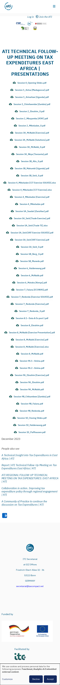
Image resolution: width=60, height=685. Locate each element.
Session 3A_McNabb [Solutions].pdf (32, 139)
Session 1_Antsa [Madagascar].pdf (32, 90)
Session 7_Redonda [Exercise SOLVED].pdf (32, 296)
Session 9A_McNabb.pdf (32, 389)
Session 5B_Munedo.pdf (32, 261)
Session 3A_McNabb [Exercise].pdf (32, 132)
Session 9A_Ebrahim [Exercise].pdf (32, 375)
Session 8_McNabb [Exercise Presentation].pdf (32, 332)
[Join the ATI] (46, 17)
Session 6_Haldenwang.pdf (31, 268)
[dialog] (30, 674)
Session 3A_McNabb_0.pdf (32, 147)
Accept (50, 679)
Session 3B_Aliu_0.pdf (32, 161)
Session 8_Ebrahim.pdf (32, 325)
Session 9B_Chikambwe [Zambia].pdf (32, 396)
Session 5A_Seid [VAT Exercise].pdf (32, 239)
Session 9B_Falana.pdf (32, 403)
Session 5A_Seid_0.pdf (32, 246)
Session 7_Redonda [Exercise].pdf (32, 304)
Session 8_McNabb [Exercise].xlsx (32, 346)
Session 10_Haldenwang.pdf (32, 425)
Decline (36, 679)
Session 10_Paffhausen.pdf (32, 432)
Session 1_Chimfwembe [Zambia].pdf (32, 104)
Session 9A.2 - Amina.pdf (32, 368)
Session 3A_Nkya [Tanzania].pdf (32, 154)
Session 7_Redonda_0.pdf (32, 311)
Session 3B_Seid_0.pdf (32, 175)
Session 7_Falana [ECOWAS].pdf (32, 289)
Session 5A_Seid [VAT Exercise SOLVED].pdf (32, 232)
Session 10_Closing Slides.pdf (32, 418)
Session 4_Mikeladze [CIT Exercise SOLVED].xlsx (32, 182)
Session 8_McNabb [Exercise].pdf (32, 339)
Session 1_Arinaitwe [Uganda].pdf (32, 97)
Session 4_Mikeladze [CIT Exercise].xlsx (32, 189)
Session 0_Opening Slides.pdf (31, 82)
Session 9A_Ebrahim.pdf (32, 382)
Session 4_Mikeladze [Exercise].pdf (31, 197)
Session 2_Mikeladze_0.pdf (31, 125)
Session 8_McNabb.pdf (32, 353)
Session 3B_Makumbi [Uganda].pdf (32, 168)
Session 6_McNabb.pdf (32, 275)
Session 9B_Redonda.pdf (32, 410)
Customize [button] (7, 679)
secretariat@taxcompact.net (30, 586)
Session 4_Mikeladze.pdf (32, 204)
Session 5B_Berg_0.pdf (31, 254)
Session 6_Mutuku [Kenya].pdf (32, 282)
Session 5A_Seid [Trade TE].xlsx (32, 225)
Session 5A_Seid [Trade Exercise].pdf (32, 218)
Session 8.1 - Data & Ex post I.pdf (32, 318)
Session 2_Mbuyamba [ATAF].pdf (32, 118)
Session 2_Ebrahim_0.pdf (31, 111)
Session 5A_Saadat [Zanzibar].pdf (32, 211)
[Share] (5, 515)
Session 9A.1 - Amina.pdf (32, 360)
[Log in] (32, 17)
